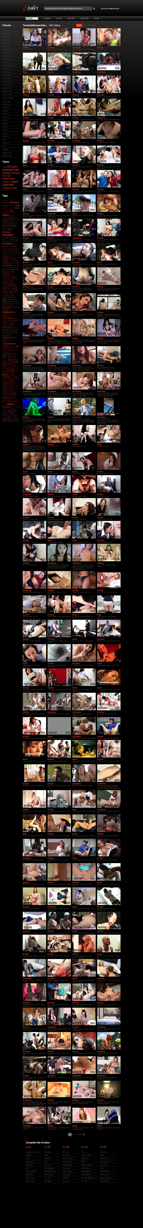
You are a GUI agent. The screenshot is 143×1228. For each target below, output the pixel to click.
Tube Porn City (7, 82)
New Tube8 (66, 1168)
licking (13, 338)
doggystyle (6, 273)
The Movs (5, 30)
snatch (16, 386)
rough (4, 379)
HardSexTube (10, 169)
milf (17, 346)
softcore (5, 388)
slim (13, 384)
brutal (15, 244)
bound (13, 239)
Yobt (14, 187)
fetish (4, 288)
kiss (16, 331)
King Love (5, 143)
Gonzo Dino (48, 1165)
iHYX (27, 1168)
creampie (6, 263)
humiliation (5, 324)
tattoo (9, 402)
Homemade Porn (105, 1161)
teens (10, 404)
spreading (10, 392)
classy (15, 253)
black (10, 229)
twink (12, 413)
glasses (11, 303)
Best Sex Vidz (104, 1158)
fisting (15, 290)
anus (8, 208)
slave (9, 384)
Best (83, 25)
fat (15, 284)
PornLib (26, 238)
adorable (5, 203)
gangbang (11, 297)
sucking (6, 398)
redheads (6, 377)
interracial (6, 327)
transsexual (6, 413)
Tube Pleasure (6, 78)
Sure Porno (103, 1165)
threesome (7, 407)
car (7, 248)
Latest (88, 25)
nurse (14, 356)
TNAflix (5, 182)
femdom (14, 286)
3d (11, 200)
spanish (15, 388)
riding (16, 377)
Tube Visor (47, 1152)
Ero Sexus (5, 43)
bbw (4, 219)
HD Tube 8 (66, 1152)
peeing (9, 366)
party (4, 366)
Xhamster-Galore (31, 1171)
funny (12, 295)
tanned (4, 402)
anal (18, 205)
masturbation (9, 343)
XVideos (6, 188)
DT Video (5, 130)
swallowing (5, 400)
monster (14, 350)
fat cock (4, 286)
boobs (11, 237)
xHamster (8, 184)
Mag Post (5, 123)
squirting (5, 394)
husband (12, 324)
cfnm (4, 251)
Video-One (5, 136)
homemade (7, 318)
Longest (93, 25)
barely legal (6, 217)
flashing (5, 292)
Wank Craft (66, 1155)
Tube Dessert (6, 72)
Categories (47, 18)
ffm (9, 288)
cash (16, 248)
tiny (11, 409)
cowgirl (11, 261)
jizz (17, 330)
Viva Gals (5, 110)
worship (17, 421)
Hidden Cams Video (106, 1178)
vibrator (15, 415)
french (11, 293)
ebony (14, 278)
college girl (11, 257)
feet (9, 286)
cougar (13, 258)
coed (13, 255)
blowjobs (7, 234)
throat (14, 407)
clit (18, 253)
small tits (5, 386)
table (16, 400)
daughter (15, 267)
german (10, 299)
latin (7, 335)
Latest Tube (71, 18)
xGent (101, 1155)
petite (14, 366)
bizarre (4, 229)
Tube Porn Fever (7, 85)
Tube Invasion (6, 75)
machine (11, 339)
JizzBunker (76, 48)
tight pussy (5, 409)
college (4, 257)
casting (4, 250)
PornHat (51, 72)
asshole (12, 212)
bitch (14, 227)
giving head (14, 301)
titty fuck (4, 411)
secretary (5, 381)
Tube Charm (6, 69)
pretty (8, 372)
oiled (13, 357)
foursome (5, 293)
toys (10, 411)
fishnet (10, 290)
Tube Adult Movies (8, 65)
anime (4, 208)
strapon (5, 396)
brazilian (11, 241)
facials (11, 284)
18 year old (5, 200)
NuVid (6, 172)
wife (9, 421)
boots (16, 237)
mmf (17, 348)
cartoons (11, 248)
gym (13, 307)
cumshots (6, 265)
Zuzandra (29, 1155)
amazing (5, 205)
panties (4, 364)
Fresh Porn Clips (7, 49)
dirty (3, 271)
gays (4, 299)
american (12, 205)
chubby (4, 253)
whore (4, 421)
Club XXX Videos (86, 1165)
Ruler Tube (5, 62)
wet (12, 419)
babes (5, 214)
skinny (4, 384)
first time (5, 290)
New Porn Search (68, 1158)
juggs (4, 331)
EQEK (83, 1161)
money (9, 350)
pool (3, 370)
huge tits (13, 322)
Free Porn (84, 1181)
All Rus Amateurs (68, 1171)
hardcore (7, 312)
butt (3, 248)
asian (16, 208)
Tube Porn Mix (6, 91)
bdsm (8, 219)
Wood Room (6, 114)
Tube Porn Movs (7, 94)
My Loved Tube (7, 56)
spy (15, 392)
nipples (15, 353)
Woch (4, 139)
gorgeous (5, 305)
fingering (14, 288)
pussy (5, 374)
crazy (16, 261)
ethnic (12, 280)
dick (12, 269)
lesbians (6, 337)
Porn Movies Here (8, 59)
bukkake (5, 246)
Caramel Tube (6, 40)
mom (4, 350)
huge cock (6, 322)
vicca (4, 417)
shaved (12, 381)
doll (12, 273)
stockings (12, 394)
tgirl (16, 404)
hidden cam (11, 314)
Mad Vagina (48, 1181)
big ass (4, 223)
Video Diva (5, 117)
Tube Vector (6, 104)
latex (3, 335)
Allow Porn (66, 1181)
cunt (13, 265)
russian (9, 379)
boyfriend (5, 241)
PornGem (51, 48)
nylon (4, 357)
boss (8, 239)
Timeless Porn (30, 1161)
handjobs (6, 309)
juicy (8, 331)
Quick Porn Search (50, 1171)
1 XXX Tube (66, 1174)
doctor (8, 271)
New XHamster (67, 1165)
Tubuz (28, 1158)
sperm (4, 392)
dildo (17, 269)
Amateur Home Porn (32, 1152)
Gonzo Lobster (30, 1178)
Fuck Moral (103, 1152)
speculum (12, 390)
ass (11, 210)
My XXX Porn (85, 1158)
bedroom (11, 221)
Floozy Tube (6, 46)
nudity (9, 356)
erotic (8, 280)
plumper (16, 368)
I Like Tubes (6, 53)
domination (6, 275)
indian (4, 325)
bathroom (13, 217)
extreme (5, 284)
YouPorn (5, 190)
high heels (6, 316)
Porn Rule (5, 149)
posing (17, 370)
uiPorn (25, 189)
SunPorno (8, 178)
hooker (15, 318)
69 (13, 200)
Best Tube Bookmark (87, 1178)
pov (3, 372)
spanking (5, 390)
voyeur (14, 417)
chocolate (15, 251)
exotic (12, 282)
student (14, 396)
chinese (9, 251)
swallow (13, 398)
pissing (10, 368)
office (9, 357)
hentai (4, 314)
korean (10, 333)
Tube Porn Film (7, 88)
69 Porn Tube (6, 37)
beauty (5, 221)
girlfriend (5, 301)
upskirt (10, 415)
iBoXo (46, 1155)
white (17, 419)
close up (5, 255)
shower (13, 383)
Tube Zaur (5, 107)
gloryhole (17, 303)
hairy (18, 307)
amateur (14, 202)
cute (17, 265)
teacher (14, 402)
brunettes (7, 243)
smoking (11, 386)
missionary (5, 348)
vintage (8, 417)
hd (15, 312)
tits (14, 409)
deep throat (6, 269)
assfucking (5, 212)
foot (10, 292)
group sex (7, 307)
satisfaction (16, 379)
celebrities (16, 250)
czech (4, 267)
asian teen (5, 210)
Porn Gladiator (48, 1174)
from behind (6, 295)
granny (12, 305)
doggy (13, 271)
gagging (4, 297)
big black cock (12, 223)
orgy (4, 362)
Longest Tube (84, 18)
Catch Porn (47, 1178)
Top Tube (59, 18)
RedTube (6, 176)
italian (13, 327)
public (13, 372)
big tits (13, 225)
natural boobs (7, 353)
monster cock (6, 352)
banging (12, 215)
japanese (6, 330)
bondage (5, 237)
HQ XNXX (66, 1178)
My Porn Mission (86, 1155)
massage (5, 341)
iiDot (45, 1161)
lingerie (5, 339)
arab (12, 208)
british (17, 241)
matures (6, 346)
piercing (4, 368)
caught (10, 250)
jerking (12, 330)
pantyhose (11, 364)
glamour (5, 303)
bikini (4, 227)
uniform (5, 415)
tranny (15, 411)
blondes (6, 232)
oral (10, 360)
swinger (12, 400)
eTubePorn (47, 1158)
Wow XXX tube (85, 1168)
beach (13, 219)
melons (12, 346)
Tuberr (83, 1152)
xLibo (101, 1168)
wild (12, 421)
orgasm (15, 360)
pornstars (10, 370)
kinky (12, 331)
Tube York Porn (104, 1171)
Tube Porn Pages (7, 98)
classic (10, 253)
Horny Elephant (49, 1168)
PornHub (15, 173)
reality (11, 375)
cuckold (12, 263)
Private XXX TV (86, 1174)
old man (4, 360)
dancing (9, 267)
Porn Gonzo (6, 33)
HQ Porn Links (6, 155)
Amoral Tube (30, 1174)
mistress (12, 348)
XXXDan (26, 48)
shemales (6, 383)
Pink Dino (5, 127)
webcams (6, 419)
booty (4, 239)
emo (3, 280)
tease (4, 404)
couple (5, 261)
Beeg (4, 167)
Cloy (3, 146)
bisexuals (9, 227)
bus (10, 246)
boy (16, 239)
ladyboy (15, 333)
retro (12, 377)
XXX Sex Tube (67, 1161)
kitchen (4, 333)
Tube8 (14, 181)
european (5, 282)
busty (14, 246)
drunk (9, 278)
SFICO (4, 120)
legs (11, 335)
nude (4, 356)
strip (9, 396)
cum (18, 263)
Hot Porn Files (30, 1181)
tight (18, 407)
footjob (14, 292)
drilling (4, 278)
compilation (6, 258)
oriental (9, 362)
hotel (9, 320)
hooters (4, 320)
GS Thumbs (29, 1165)
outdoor (16, 362)
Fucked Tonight (104, 1181)
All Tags (96, 18)
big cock (6, 225)
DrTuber (12, 166)
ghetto (16, 299)
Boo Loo (5, 133)
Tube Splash (6, 101)
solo (10, 388)
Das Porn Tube (7, 152)
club (9, 255)
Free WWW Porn (86, 1171)
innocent (10, 325)
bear (18, 219)
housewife (15, 320)
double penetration (8, 276)
